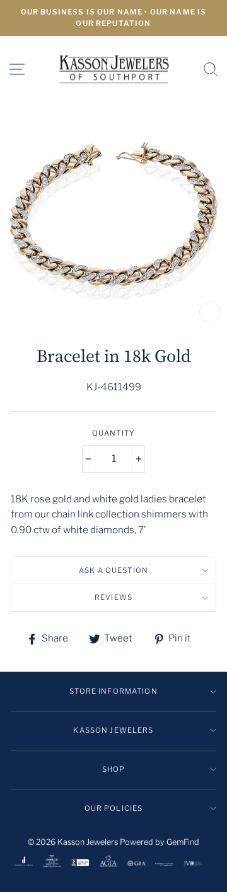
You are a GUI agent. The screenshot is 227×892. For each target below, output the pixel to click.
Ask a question (113, 570)
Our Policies (113, 808)
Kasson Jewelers (113, 730)
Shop (113, 769)
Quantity (113, 433)
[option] (113, 18)
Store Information (113, 691)
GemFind (182, 842)
